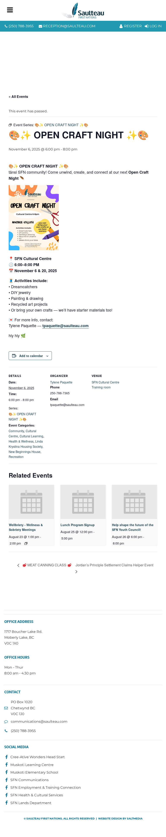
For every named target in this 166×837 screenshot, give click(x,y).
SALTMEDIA (134, 818)
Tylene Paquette (61, 382)
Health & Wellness (21, 441)
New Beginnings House (24, 451)
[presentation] (31, 502)
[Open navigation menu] (10, 10)
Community (16, 431)
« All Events (18, 96)
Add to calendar (31, 356)
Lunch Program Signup (78, 525)
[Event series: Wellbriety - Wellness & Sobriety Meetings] (25, 543)
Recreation (16, 456)
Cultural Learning (31, 436)
